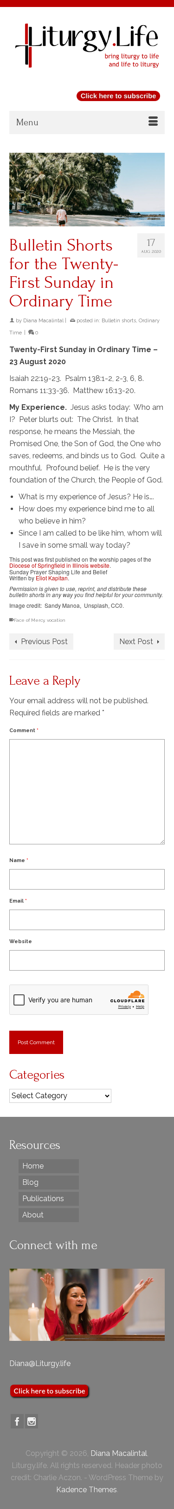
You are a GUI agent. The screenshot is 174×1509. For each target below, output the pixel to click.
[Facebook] (17, 1421)
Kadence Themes (86, 1489)
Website (20, 941)
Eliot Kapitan (52, 578)
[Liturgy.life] (87, 45)
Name (18, 860)
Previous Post (44, 641)
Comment (24, 730)
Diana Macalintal (43, 321)
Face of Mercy (29, 620)
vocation (56, 620)
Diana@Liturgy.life (40, 1363)
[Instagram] (31, 1421)
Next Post (136, 641)
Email (18, 901)
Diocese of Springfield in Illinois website (59, 565)
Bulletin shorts (119, 321)
